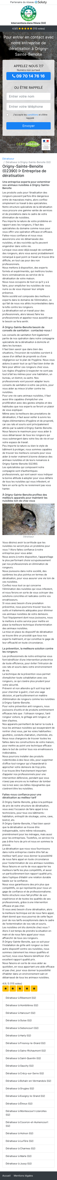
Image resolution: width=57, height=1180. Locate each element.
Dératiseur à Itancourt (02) (20, 1012)
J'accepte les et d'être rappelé (30, 116)
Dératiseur (8, 158)
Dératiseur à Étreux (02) (19, 1103)
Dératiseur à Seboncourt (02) (22, 1028)
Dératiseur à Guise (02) (19, 1020)
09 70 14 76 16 (30, 76)
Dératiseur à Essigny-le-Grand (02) (25, 1095)
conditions (32, 114)
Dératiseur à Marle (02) (19, 1156)
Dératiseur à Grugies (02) (20, 1088)
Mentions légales (23, 1175)
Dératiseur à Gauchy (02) (20, 1065)
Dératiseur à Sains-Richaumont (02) (26, 1050)
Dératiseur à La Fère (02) (19, 1140)
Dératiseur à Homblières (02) (22, 1005)
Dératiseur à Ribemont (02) (21, 997)
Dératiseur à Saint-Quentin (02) (23, 1058)
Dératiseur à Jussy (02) (19, 1163)
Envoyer (28, 126)
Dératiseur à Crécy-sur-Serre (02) (25, 1073)
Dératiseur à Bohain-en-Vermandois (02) (28, 1080)
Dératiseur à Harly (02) (18, 1035)
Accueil (6, 1175)
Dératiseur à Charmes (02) (20, 1148)
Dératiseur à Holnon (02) (19, 1133)
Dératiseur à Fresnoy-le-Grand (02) (25, 1043)
